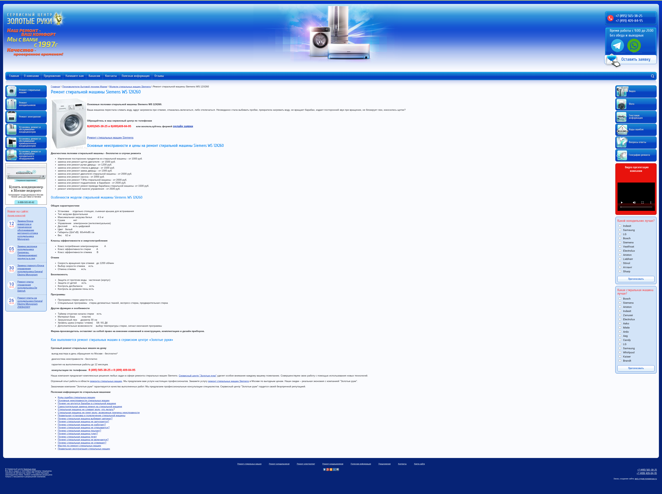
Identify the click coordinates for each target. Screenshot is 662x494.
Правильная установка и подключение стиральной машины (91, 415)
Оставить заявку (635, 59)
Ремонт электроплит (306, 464)
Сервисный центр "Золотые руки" (198, 375)
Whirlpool (628, 352)
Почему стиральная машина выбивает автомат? (85, 418)
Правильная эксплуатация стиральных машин (84, 448)
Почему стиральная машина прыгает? (79, 430)
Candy (626, 340)
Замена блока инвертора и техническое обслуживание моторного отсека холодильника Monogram (27, 230)
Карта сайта (419, 464)
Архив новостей (16, 215)
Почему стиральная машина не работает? (82, 424)
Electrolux (628, 250)
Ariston (627, 254)
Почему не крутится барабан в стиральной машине (87, 403)
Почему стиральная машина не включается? (83, 439)
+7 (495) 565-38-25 (629, 16)
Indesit (626, 226)
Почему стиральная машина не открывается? (84, 427)
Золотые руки (29, 469)
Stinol (626, 263)
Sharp (626, 271)
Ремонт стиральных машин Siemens (110, 137)
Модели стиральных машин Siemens (130, 86)
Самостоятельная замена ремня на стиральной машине (90, 406)
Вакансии (94, 76)
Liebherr (627, 259)
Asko (625, 323)
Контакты (111, 76)
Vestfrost (628, 246)
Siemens (628, 242)
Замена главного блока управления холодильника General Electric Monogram (30, 270)
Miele (626, 327)
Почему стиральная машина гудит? (78, 433)
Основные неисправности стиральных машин (83, 400)
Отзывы (159, 76)
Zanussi (627, 315)
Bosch (626, 238)
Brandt (626, 360)
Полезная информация (135, 76)
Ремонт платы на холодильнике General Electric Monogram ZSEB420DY (29, 302)
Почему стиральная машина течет (77, 436)
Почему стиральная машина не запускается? (83, 421)
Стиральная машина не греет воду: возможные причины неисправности (99, 412)
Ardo (625, 331)
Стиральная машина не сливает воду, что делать (85, 409)
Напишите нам (75, 76)
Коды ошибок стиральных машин (76, 397)
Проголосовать (636, 278)
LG (624, 234)
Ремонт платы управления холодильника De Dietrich (27, 286)
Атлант (627, 267)
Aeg (625, 335)
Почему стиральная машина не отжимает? (82, 442)
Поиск (652, 76)
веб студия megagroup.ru (646, 479)
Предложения (52, 76)
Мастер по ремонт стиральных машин (79, 445)
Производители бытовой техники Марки (84, 86)
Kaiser (626, 356)
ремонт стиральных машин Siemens (228, 381)
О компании (31, 76)
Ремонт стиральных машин (249, 464)
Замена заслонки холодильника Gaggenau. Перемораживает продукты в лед (27, 252)
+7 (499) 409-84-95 (629, 20)
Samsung (628, 230)
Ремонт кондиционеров (332, 464)
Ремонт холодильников (279, 464)
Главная (14, 76)
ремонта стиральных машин (106, 381)
